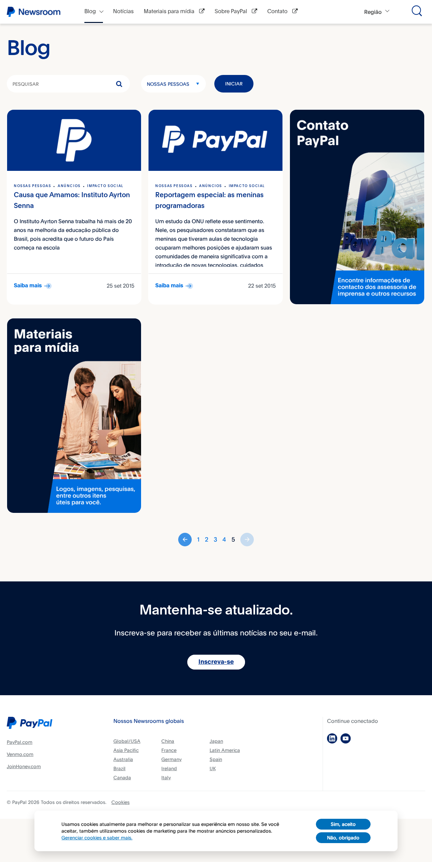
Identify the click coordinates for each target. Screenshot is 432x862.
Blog (90, 11)
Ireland (169, 768)
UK (213, 768)
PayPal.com (19, 742)
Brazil (119, 768)
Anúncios (69, 186)
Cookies (120, 802)
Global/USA (126, 741)
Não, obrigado (343, 837)
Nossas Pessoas (168, 84)
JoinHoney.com (24, 766)
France (169, 750)
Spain (216, 759)
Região (373, 11)
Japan (216, 741)
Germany (171, 759)
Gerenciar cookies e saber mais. (96, 837)
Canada (122, 777)
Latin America (225, 750)
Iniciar (234, 83)
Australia (123, 759)
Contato (278, 11)
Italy (166, 777)
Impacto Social (105, 186)
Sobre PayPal (231, 11)
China (167, 741)
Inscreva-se (216, 662)
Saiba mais (28, 285)
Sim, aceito (343, 824)
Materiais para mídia (170, 11)
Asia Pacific (126, 750)
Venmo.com (20, 754)
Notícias (123, 11)
